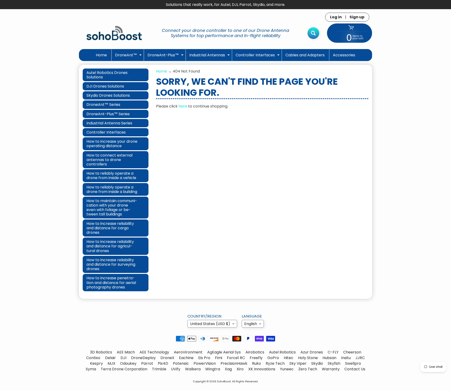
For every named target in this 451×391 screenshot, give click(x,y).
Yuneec (287, 369)
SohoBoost (224, 381)
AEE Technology (154, 352)
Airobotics (254, 352)
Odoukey (128, 363)
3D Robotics (101, 352)
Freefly (256, 357)
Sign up (357, 17)
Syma (91, 369)
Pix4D (163, 363)
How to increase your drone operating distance (111, 144)
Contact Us (354, 369)
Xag (228, 369)
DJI (123, 357)
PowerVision (205, 363)
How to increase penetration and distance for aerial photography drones (111, 282)
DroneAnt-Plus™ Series (108, 114)
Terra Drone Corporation (124, 369)
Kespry (96, 363)
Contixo (93, 357)
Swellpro (353, 363)
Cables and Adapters (305, 55)
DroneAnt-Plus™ (166, 56)
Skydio (317, 363)
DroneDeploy (143, 357)
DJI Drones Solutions (105, 86)
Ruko (256, 363)
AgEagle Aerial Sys (224, 352)
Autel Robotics (282, 352)
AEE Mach (126, 352)
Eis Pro (204, 357)
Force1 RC (236, 357)
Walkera (193, 369)
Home (101, 55)
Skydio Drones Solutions (108, 95)
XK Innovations (261, 369)
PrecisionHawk (234, 363)
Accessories (344, 55)
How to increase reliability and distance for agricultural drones (110, 246)
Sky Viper (298, 363)
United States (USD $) (210, 323)
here (183, 106)
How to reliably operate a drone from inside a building (111, 189)
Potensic (181, 363)
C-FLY (333, 352)
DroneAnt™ (129, 56)
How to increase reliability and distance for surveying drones (110, 264)
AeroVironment (188, 352)
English (250, 323)
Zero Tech (307, 369)
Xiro (240, 369)
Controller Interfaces (258, 56)
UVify (175, 369)
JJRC (360, 357)
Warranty (331, 369)
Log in (336, 17)
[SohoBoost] (114, 33)
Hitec (288, 357)
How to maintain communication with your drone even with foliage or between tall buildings (111, 207)
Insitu (346, 357)
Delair (110, 357)
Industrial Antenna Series (109, 123)
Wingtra (212, 369)
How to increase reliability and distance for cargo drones (110, 228)
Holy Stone (308, 357)
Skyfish (334, 363)
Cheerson (352, 352)
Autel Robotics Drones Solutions (107, 75)
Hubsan (329, 357)
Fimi (218, 357)
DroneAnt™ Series (103, 104)
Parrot (147, 363)
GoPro (273, 357)
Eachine (186, 357)
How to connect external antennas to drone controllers (109, 160)
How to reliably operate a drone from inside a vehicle (111, 175)
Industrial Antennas (210, 56)
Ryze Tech (275, 363)
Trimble (159, 369)
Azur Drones (311, 352)
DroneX (167, 357)
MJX (111, 363)
